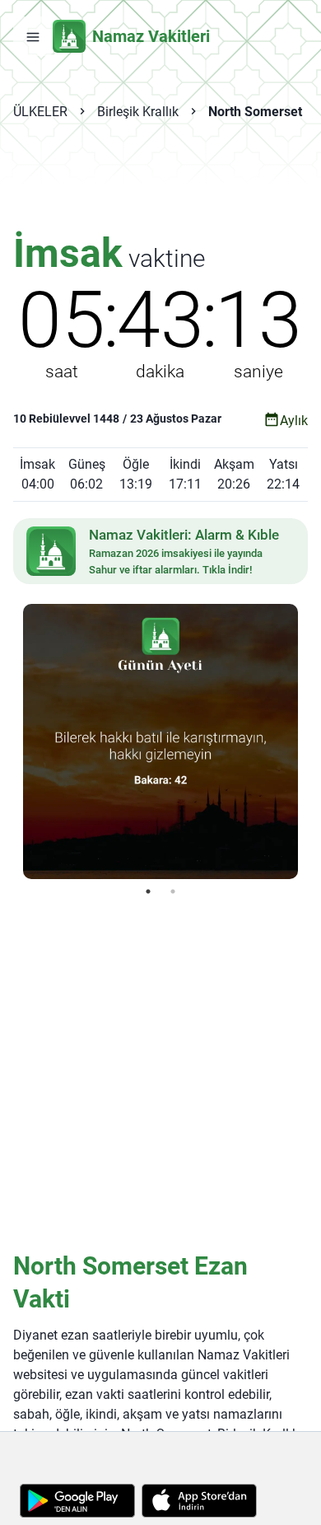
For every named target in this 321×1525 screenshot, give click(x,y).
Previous (10, 741)
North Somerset (255, 111)
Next (310, 741)
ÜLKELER (40, 111)
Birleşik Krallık (138, 111)
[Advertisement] (160, 186)
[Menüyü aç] (33, 36)
